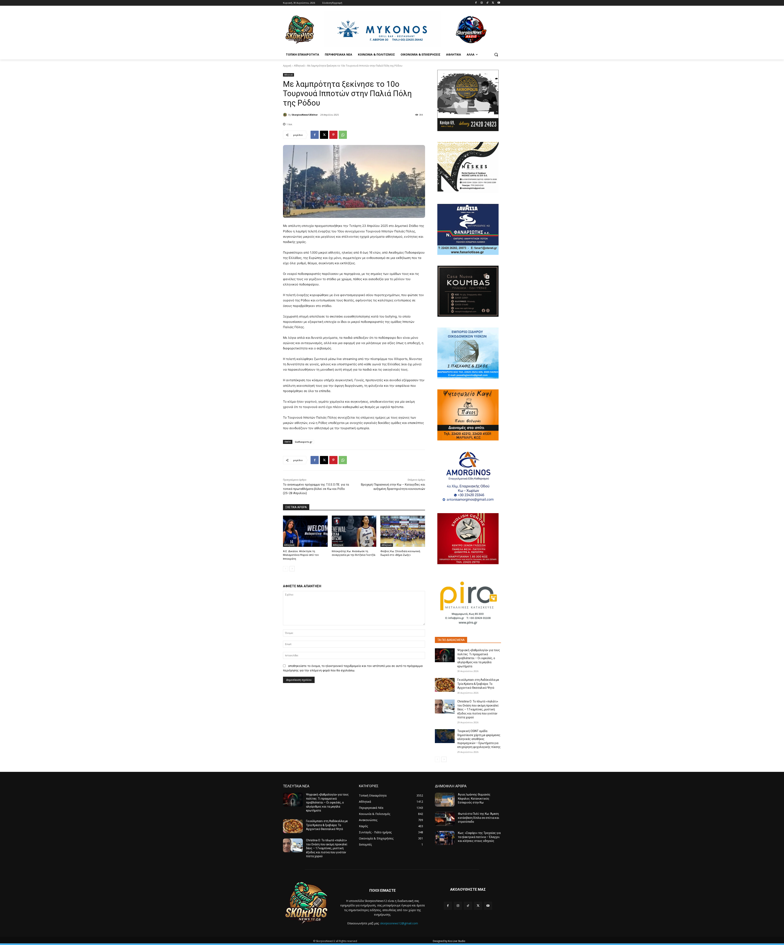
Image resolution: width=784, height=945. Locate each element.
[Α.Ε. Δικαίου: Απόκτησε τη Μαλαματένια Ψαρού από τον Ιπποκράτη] (305, 531)
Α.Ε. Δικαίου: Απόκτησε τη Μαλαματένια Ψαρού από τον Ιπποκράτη (301, 555)
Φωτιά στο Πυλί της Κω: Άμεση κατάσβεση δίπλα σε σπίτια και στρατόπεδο (478, 817)
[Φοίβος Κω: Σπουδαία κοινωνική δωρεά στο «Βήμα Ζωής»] (402, 531)
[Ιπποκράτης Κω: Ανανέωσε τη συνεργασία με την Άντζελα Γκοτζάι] (354, 531)
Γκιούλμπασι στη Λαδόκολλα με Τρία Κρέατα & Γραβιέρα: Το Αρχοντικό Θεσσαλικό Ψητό (478, 683)
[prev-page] (285, 568)
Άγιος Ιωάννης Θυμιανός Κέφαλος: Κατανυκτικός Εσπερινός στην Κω (474, 798)
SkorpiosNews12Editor (305, 114)
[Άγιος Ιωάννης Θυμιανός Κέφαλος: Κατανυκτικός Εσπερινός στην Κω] (445, 800)
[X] (493, 3)
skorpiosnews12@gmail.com (399, 923)
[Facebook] (476, 3)
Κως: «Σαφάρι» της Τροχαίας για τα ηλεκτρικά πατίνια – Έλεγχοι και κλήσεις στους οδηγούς (479, 836)
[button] (496, 54)
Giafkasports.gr (303, 441)
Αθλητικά (299, 65)
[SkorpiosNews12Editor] (285, 115)
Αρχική (287, 65)
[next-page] (292, 568)
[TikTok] (487, 3)
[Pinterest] (333, 135)
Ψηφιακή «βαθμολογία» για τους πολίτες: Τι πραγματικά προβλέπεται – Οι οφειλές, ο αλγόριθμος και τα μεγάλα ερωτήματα (478, 658)
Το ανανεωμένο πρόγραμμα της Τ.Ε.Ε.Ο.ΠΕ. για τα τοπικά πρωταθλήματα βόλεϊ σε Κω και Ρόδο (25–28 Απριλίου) (316, 489)
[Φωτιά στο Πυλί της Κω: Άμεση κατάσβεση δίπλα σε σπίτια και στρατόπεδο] (445, 819)
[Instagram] (481, 3)
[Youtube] (498, 3)
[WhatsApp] (343, 135)
